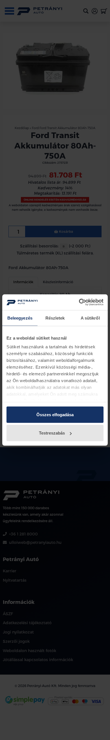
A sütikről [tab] (90, 317)
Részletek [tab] (55, 317)
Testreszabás (52, 433)
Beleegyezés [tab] (19, 317)
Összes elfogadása (55, 414)
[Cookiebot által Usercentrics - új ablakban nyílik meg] (79, 302)
